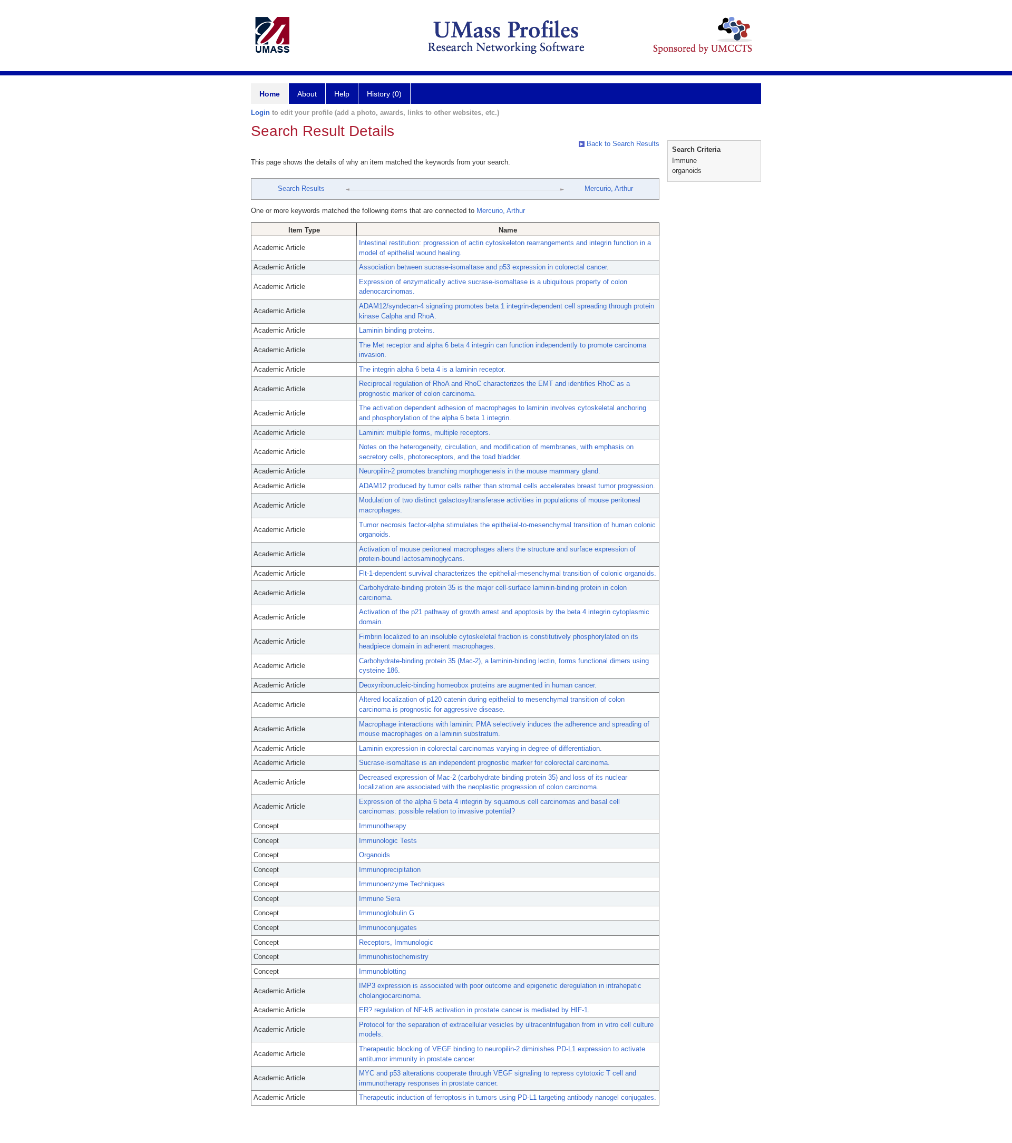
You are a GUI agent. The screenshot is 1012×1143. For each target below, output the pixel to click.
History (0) (384, 94)
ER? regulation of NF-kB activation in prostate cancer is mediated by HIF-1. (474, 1010)
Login (260, 113)
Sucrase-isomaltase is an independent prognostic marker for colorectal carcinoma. (484, 763)
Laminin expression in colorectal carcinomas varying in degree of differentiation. (480, 748)
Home (269, 94)
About (307, 94)
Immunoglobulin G (386, 913)
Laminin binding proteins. (397, 330)
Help (341, 94)
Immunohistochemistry (394, 957)
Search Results (301, 188)
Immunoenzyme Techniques (402, 884)
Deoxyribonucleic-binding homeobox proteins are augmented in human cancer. (478, 685)
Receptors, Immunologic (396, 942)
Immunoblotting (382, 971)
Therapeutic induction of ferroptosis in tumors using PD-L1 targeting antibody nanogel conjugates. (507, 1097)
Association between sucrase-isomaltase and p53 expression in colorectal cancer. (484, 267)
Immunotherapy (382, 826)
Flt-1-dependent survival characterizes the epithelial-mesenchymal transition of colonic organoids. (507, 573)
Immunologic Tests (388, 841)
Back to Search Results (622, 144)
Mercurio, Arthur (609, 188)
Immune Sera (379, 899)
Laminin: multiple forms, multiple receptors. (425, 433)
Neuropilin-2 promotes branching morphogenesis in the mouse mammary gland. (479, 471)
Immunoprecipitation (390, 870)
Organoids (374, 855)
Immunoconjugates (388, 928)
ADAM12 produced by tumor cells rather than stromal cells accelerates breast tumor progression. (507, 486)
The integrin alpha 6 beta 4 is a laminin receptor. (432, 369)
